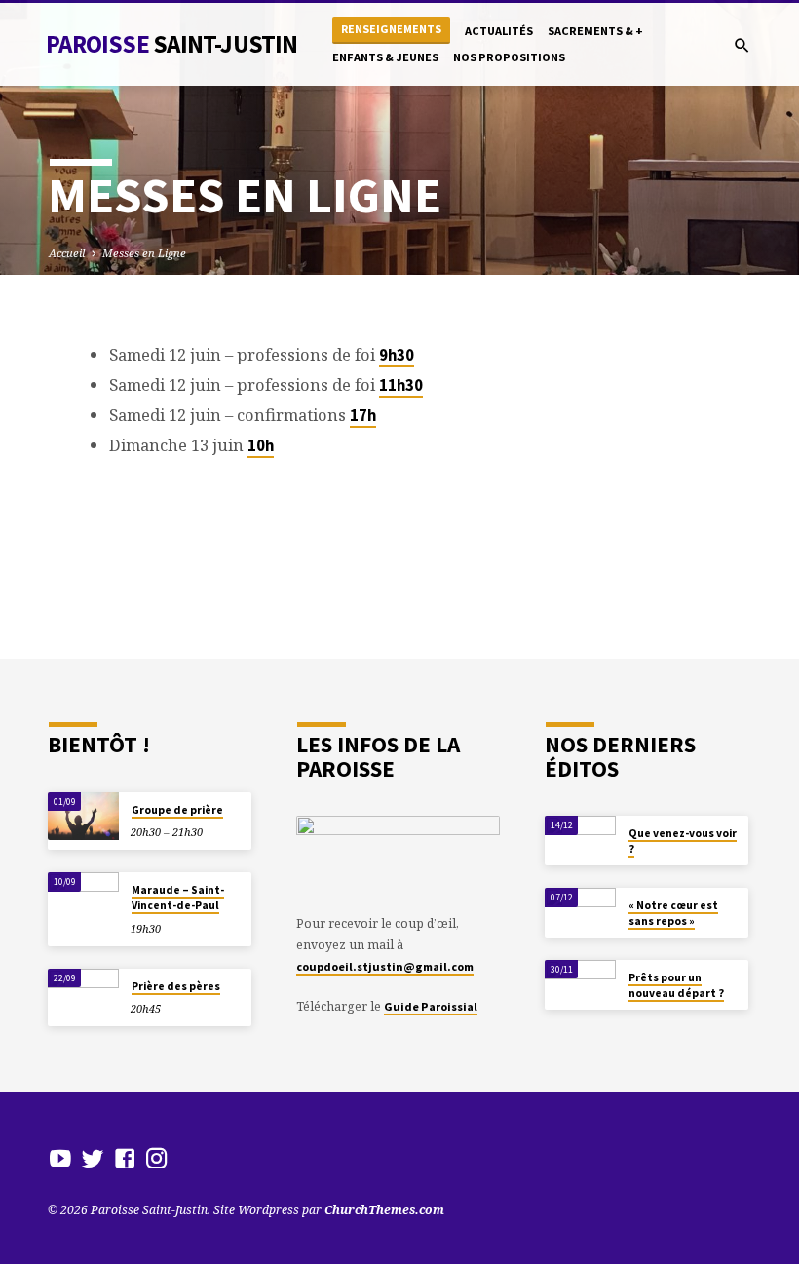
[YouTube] (60, 1157)
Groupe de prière (177, 810)
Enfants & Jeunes (385, 57)
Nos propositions (509, 57)
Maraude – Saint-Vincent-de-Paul (178, 897)
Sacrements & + (595, 30)
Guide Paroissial (430, 1006)
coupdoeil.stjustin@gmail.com (385, 966)
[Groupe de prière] (83, 816)
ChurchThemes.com (384, 1210)
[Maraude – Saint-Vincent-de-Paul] (83, 896)
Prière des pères (176, 986)
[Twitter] (92, 1157)
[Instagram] (157, 1157)
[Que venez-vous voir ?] (580, 839)
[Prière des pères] (83, 992)
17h (363, 415)
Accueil (67, 253)
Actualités (499, 30)
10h (260, 446)
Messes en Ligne (144, 253)
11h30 (401, 385)
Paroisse (171, 43)
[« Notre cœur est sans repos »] (580, 912)
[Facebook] (124, 1157)
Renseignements (391, 28)
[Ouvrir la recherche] (742, 45)
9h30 (396, 355)
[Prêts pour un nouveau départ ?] (580, 984)
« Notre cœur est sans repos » (673, 913)
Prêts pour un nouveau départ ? (676, 985)
